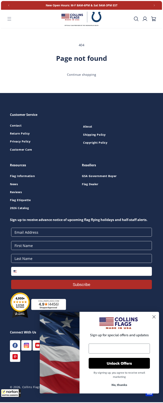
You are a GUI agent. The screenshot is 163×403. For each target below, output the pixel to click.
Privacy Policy (20, 141)
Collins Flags (31, 387)
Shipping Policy (94, 135)
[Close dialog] (153, 316)
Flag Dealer (90, 184)
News (14, 184)
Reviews (16, 192)
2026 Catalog (19, 208)
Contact (15, 125)
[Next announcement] (154, 5)
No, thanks (119, 384)
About (87, 126)
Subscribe (81, 284)
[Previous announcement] (8, 5)
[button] (11, 393)
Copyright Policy (95, 142)
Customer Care (21, 149)
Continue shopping (81, 75)
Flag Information (22, 176)
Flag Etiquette (20, 200)
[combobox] (18, 271)
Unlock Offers (119, 363)
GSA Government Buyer (99, 176)
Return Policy (20, 133)
